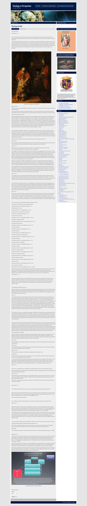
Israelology (61, 152)
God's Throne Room (62, 141)
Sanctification (61, 182)
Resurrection (61, 179)
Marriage (60, 165)
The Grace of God (16, 26)
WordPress (69, 502)
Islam (60, 149)
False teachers (61, 136)
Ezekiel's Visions (62, 135)
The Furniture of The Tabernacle (65, 106)
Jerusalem (61, 153)
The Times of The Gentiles (63, 103)
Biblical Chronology (62, 120)
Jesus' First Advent (62, 155)
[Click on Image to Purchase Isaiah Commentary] (66, 41)
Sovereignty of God (62, 188)
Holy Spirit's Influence (63, 147)
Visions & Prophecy (62, 201)
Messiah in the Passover (63, 166)
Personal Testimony (62, 171)
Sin (59, 186)
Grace (16, 496)
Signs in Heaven (62, 185)
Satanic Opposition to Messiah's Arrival (66, 183)
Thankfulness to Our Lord (63, 105)
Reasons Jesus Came (63, 177)
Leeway (73, 502)
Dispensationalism (62, 132)
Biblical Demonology (63, 121)
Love (60, 161)
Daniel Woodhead (22, 28)
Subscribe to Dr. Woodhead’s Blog (48, 5)
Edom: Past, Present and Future (65, 108)
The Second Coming (62, 197)
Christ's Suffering (62, 125)
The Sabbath (61, 196)
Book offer (61, 124)
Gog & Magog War (62, 142)
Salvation (60, 180)
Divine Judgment (62, 134)
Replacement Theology (63, 178)
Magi (60, 164)
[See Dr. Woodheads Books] (66, 63)
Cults (60, 129)
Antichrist (60, 114)
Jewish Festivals (62, 157)
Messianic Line (61, 169)
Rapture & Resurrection (63, 176)
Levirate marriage (62, 160)
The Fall (60, 190)
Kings (60, 159)
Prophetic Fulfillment (62, 172)
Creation (60, 127)
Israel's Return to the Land (64, 150)
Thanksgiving (61, 189)
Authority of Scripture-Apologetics (65, 117)
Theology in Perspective (22, 5)
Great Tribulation (62, 144)
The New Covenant (62, 195)
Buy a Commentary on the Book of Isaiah (65, 5)
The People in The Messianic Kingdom (66, 104)
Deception (61, 130)
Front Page (38, 5)
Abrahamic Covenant (63, 113)
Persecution (61, 170)
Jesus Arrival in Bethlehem (64, 154)
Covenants (61, 126)
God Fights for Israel (62, 137)
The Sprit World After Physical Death (66, 199)
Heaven (60, 146)
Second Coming (62, 184)
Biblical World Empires (63, 123)
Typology (60, 200)
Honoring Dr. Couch (62, 148)
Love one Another (62, 163)
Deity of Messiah (62, 131)
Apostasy (60, 115)
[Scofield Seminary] (66, 83)
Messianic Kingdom (62, 167)
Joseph (60, 158)
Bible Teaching (61, 119)
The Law (60, 194)
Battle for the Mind (62, 118)
